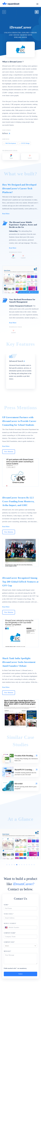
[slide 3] (23, 292)
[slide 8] (24, 864)
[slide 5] (26, 292)
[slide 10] (29, 864)
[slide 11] (35, 292)
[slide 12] (34, 864)
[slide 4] (14, 864)
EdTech (5, 133)
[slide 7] (29, 292)
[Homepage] (10, 3)
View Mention (8, 451)
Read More (5, 213)
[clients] (4, 12)
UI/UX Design (25, 143)
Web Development (10, 143)
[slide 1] (20, 292)
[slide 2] (21, 292)
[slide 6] (19, 864)
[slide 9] (32, 292)
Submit (20, 974)
